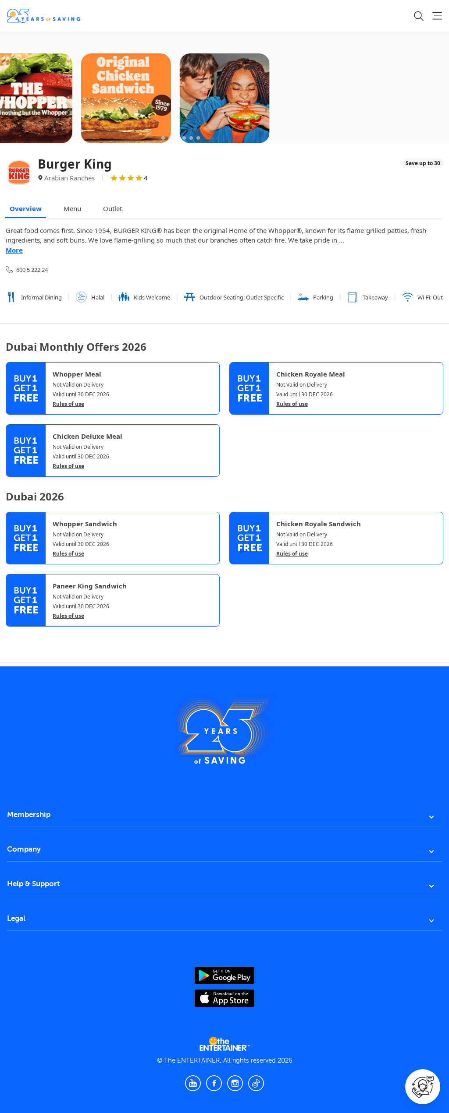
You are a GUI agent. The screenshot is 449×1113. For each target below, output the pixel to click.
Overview (26, 208)
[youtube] (193, 1083)
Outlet (112, 208)
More (14, 250)
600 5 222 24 (32, 270)
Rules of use (68, 404)
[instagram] (235, 1083)
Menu (72, 208)
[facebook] (214, 1083)
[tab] (12, 635)
